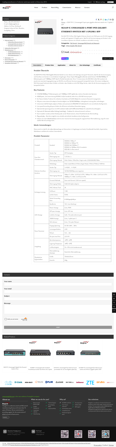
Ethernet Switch (9, 40)
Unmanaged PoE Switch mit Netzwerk (14, 61)
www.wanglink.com (8, 396)
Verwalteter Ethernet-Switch (15, 45)
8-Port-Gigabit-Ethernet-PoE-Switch (82, 443)
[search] (113, 7)
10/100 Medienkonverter (14, 51)
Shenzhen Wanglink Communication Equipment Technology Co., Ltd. (25, 445)
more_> (5, 417)
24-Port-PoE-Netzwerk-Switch (14, 443)
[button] (96, 19)
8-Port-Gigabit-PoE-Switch (68, 443)
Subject (6, 296)
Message (7, 303)
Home (63, 22)
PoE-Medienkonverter (13, 55)
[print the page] (113, 19)
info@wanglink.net (76, 52)
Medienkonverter (9, 50)
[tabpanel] (72, 165)
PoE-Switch (7, 57)
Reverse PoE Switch (9, 59)
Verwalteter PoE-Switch (11, 63)
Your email (8, 289)
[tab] (37, 65)
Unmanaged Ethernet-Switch (15, 44)
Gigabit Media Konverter (14, 53)
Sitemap (111, 445)
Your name (8, 281)
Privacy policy (98, 445)
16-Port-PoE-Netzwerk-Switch (28, 443)
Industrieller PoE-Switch (11, 48)
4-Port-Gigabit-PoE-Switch (74, 46)
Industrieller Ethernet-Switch (15, 42)
